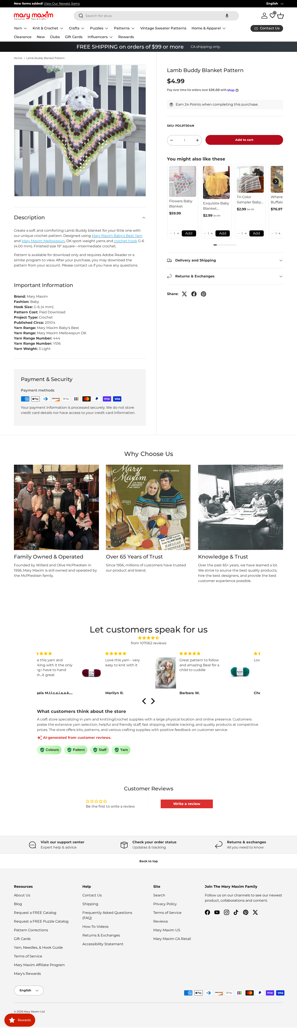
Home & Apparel (206, 28)
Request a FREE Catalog (35, 913)
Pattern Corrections (31, 930)
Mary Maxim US (166, 930)
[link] (182, 181)
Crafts (74, 28)
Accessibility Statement (102, 944)
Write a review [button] (186, 804)
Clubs (55, 37)
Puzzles (96, 28)
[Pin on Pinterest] (203, 294)
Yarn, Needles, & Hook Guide (38, 947)
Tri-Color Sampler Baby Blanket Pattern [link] (249, 200)
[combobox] (156, 15)
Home (18, 58)
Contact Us (92, 895)
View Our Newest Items (62, 3)
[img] (148, 638)
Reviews (160, 921)
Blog (18, 904)
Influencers (98, 37)
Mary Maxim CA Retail (172, 939)
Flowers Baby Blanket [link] (180, 203)
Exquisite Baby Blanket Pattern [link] (216, 206)
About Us (22, 895)
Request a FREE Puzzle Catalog (41, 921)
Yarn (18, 28)
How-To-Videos (95, 927)
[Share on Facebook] (194, 294)
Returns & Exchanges (101, 935)
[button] (227, 15)
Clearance (23, 37)
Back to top (148, 861)
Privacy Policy (165, 904)
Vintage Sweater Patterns (163, 28)
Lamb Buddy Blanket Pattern (45, 58)
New (41, 37)
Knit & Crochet (45, 28)
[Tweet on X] (184, 294)
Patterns (122, 28)
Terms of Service (28, 956)
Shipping (90, 904)
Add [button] (188, 233)
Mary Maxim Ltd (34, 1011)
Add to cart (244, 140)
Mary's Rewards (27, 974)
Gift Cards (73, 37)
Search (159, 895)
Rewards (126, 37)
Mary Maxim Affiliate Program (39, 965)
